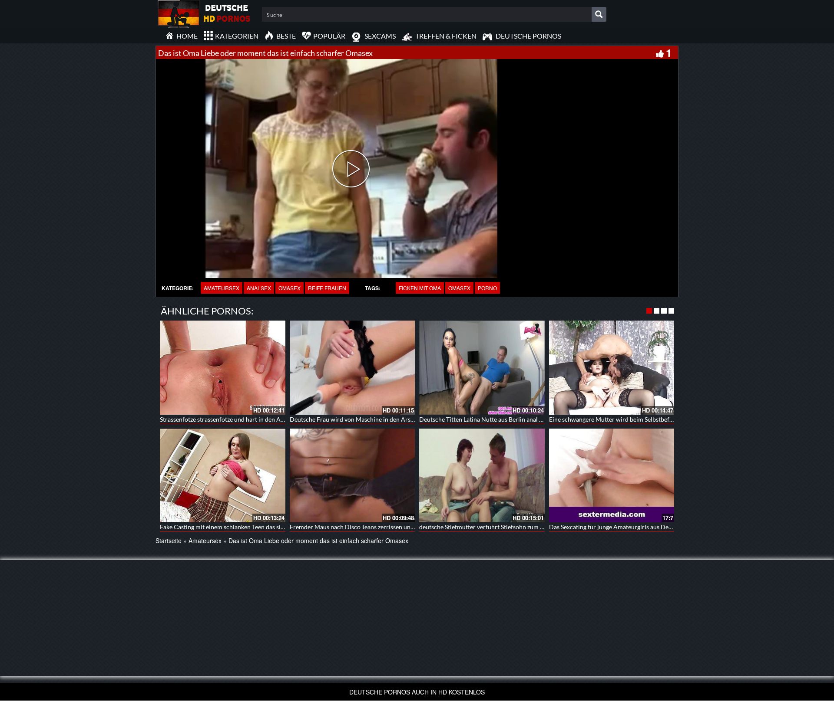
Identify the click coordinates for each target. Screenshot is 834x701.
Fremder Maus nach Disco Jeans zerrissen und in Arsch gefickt (373, 527)
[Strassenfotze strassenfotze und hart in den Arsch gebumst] (222, 367)
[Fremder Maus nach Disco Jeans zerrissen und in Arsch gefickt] (352, 475)
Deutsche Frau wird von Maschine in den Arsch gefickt (363, 419)
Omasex (289, 288)
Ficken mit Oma (420, 288)
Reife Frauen (327, 288)
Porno (487, 288)
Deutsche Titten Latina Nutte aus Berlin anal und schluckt (496, 419)
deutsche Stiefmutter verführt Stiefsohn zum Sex (484, 527)
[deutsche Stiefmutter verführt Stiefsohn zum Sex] (482, 475)
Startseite (169, 540)
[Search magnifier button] (599, 14)
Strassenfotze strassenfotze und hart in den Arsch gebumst (238, 419)
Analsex (259, 288)
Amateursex (221, 288)
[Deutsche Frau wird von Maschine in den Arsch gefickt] (352, 367)
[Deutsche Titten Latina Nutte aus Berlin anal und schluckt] (482, 367)
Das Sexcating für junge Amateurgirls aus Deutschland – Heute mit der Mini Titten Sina (665, 527)
